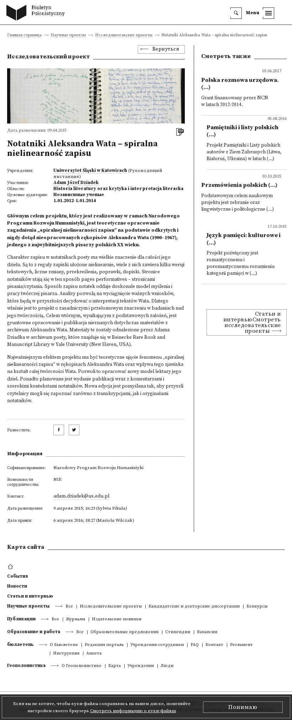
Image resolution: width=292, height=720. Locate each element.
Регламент (241, 645)
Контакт (214, 645)
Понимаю (242, 707)
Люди (167, 666)
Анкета (93, 654)
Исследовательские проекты (123, 35)
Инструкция (66, 654)
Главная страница (24, 35)
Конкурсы (256, 607)
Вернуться (165, 49)
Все (69, 607)
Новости (17, 586)
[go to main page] (37, 13)
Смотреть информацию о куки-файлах (133, 711)
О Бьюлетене (64, 645)
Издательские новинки (116, 619)
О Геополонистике (81, 666)
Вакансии (207, 632)
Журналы (75, 619)
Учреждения (140, 666)
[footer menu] (11, 567)
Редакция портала (104, 645)
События (17, 576)
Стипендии (177, 632)
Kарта (114, 666)
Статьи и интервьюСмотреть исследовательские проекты (252, 322)
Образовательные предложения (124, 632)
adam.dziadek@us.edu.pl (81, 496)
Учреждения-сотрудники (157, 645)
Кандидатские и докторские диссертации (194, 607)
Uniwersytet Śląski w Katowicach (90, 170)
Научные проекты (68, 35)
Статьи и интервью (30, 596)
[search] (236, 13)
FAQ (195, 645)
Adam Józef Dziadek (76, 182)
